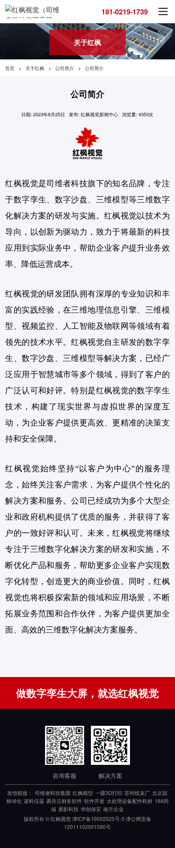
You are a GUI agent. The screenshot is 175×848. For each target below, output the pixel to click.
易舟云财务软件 (64, 800)
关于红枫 (34, 67)
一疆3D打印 (108, 792)
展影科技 (68, 808)
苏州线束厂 (137, 792)
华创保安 (91, 808)
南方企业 (113, 808)
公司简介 (64, 67)
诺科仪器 (34, 800)
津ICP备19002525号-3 (98, 818)
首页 (9, 67)
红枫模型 (83, 792)
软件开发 (94, 800)
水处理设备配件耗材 (129, 800)
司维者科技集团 (53, 792)
